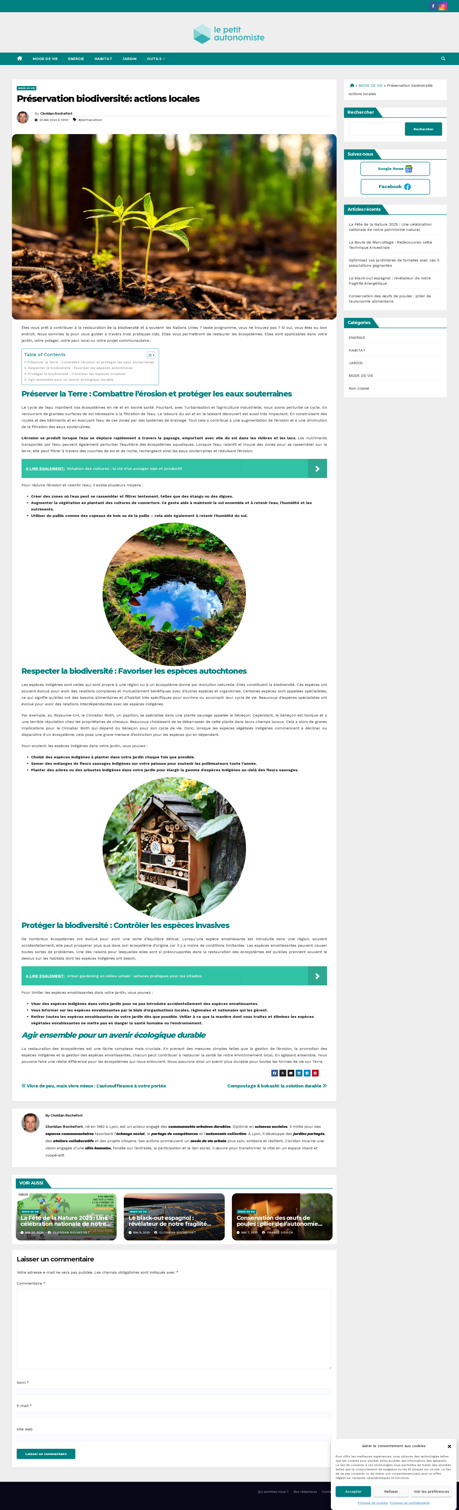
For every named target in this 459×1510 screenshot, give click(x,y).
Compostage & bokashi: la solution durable (274, 1086)
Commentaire (31, 1283)
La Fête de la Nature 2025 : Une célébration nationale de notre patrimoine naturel (64, 1223)
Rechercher (361, 112)
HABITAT (103, 59)
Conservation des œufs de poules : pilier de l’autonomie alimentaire (277, 1223)
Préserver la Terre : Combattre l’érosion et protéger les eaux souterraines (90, 362)
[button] (449, 1446)
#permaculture (90, 120)
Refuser (391, 1491)
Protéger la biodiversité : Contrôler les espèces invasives (77, 374)
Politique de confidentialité (410, 1503)
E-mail (24, 1405)
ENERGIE (76, 59)
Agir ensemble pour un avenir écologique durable (71, 380)
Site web (25, 1429)
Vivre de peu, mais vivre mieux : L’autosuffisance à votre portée (96, 1086)
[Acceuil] (351, 85)
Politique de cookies (373, 1503)
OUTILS (155, 59)
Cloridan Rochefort (56, 113)
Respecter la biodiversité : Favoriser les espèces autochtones (80, 368)
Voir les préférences (431, 1491)
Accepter (353, 1491)
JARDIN (130, 59)
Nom (23, 1382)
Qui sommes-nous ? (273, 1492)
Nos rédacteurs (305, 1492)
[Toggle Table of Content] (148, 355)
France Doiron (279, 1232)
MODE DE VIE (45, 59)
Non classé (359, 388)
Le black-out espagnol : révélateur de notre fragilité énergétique (168, 1223)
